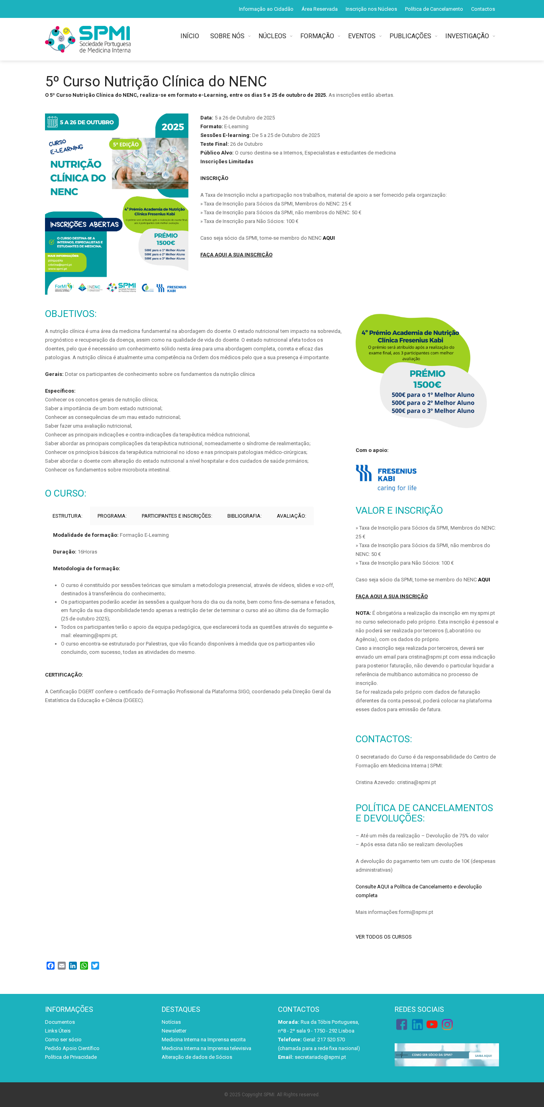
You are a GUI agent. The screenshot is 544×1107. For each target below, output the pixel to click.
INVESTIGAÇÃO (467, 36)
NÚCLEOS (272, 36)
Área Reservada (319, 9)
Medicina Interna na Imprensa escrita (204, 1039)
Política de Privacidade (71, 1057)
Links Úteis (57, 1031)
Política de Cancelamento (434, 9)
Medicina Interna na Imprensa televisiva (206, 1048)
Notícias (171, 1022)
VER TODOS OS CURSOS (384, 937)
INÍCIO (191, 36)
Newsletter (174, 1031)
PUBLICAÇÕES (410, 36)
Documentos (60, 1022)
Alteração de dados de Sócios (197, 1057)
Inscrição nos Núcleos (371, 9)
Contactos (483, 9)
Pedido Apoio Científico (72, 1048)
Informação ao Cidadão (266, 9)
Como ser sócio (63, 1039)
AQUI (329, 238)
